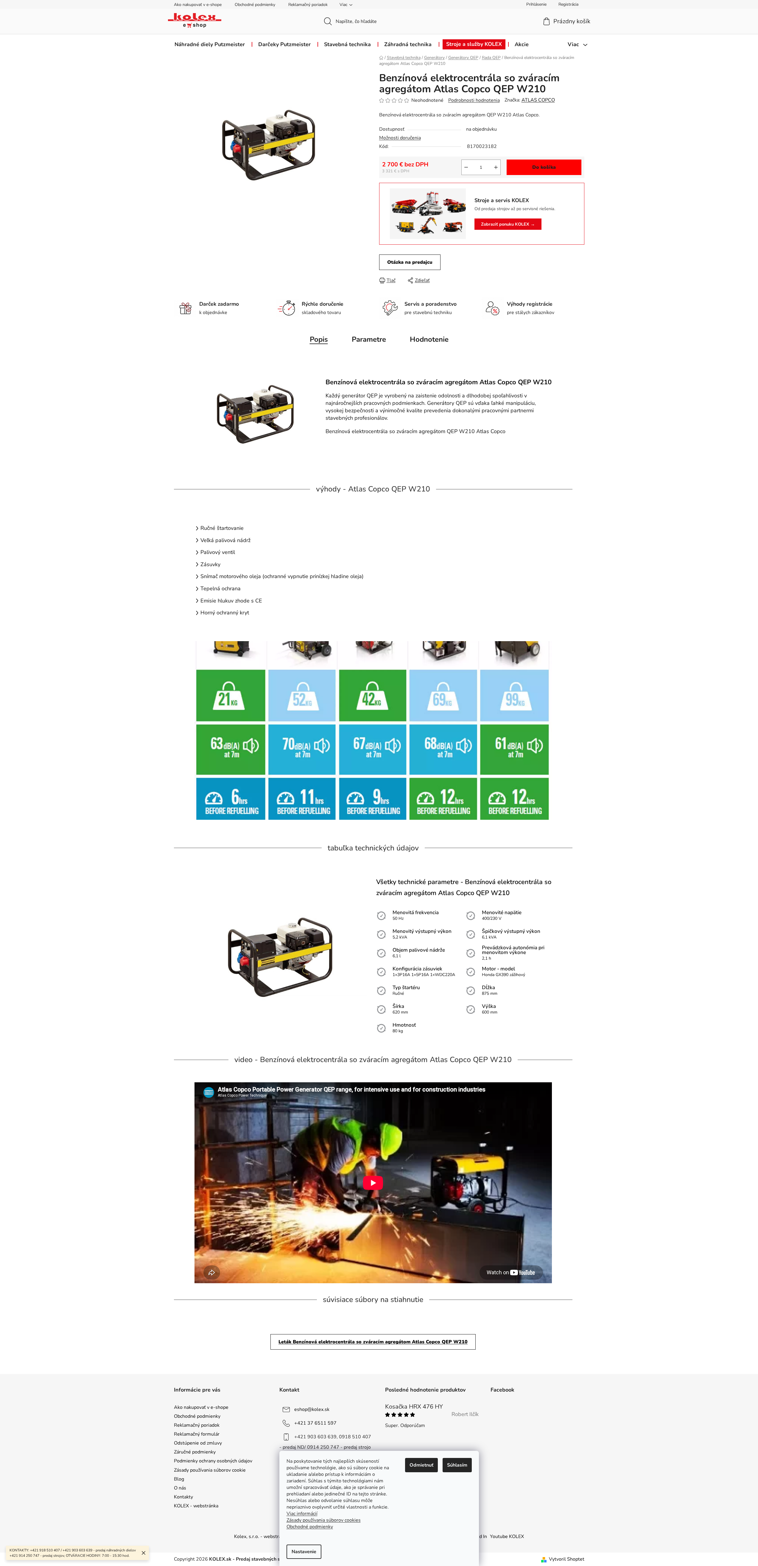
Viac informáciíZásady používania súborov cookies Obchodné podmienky (324, 1520)
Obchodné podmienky (255, 4)
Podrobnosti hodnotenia (474, 100)
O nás (180, 1488)
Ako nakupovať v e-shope (198, 4)
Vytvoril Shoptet (566, 1559)
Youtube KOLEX (507, 1536)
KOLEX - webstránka (196, 1506)
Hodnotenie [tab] (429, 339)
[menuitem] (209, 44)
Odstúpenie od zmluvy (198, 1443)
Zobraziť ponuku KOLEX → (508, 224)
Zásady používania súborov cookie (210, 1470)
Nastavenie (304, 1551)
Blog (179, 1479)
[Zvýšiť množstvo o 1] (495, 167)
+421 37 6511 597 (315, 1423)
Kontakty (183, 1497)
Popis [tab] (319, 339)
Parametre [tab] (369, 339)
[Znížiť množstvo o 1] (466, 167)
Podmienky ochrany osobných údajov (213, 1461)
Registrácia (568, 4)
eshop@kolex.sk (311, 1409)
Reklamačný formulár (197, 1434)
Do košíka (544, 167)
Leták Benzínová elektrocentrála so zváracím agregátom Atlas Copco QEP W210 (373, 1342)
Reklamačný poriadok (308, 4)
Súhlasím (457, 1465)
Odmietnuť (421, 1465)
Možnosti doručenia (400, 138)
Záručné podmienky (195, 1452)
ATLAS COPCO (538, 100)
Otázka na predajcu (409, 262)
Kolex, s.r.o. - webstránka (261, 1536)
